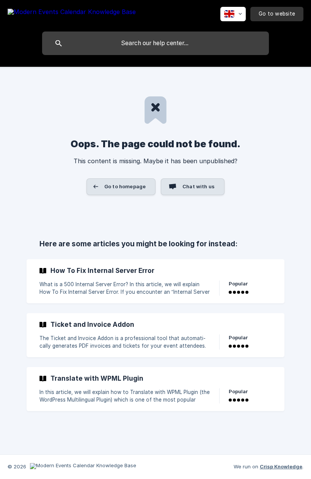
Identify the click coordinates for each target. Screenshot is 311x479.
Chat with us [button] (198, 186)
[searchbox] (155, 43)
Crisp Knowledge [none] (281, 466)
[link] (155, 281)
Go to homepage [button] (125, 186)
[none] (72, 13)
